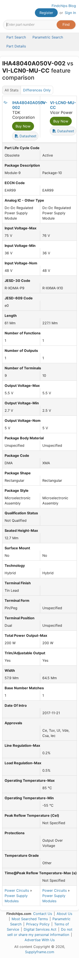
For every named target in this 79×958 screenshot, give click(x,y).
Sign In (70, 12)
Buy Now (23, 126)
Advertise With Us (40, 940)
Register (46, 12)
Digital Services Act (40, 929)
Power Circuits (17, 890)
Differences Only (37, 90)
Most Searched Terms (30, 919)
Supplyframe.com (39, 952)
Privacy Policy (38, 924)
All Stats (11, 90)
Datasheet (27, 136)
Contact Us (42, 913)
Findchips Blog (64, 5)
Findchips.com (7, 10)
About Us (64, 913)
